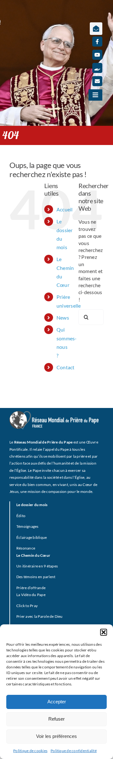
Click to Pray (27, 605)
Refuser (56, 719)
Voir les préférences (56, 736)
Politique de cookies (30, 750)
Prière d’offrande (31, 587)
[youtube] (97, 55)
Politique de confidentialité (74, 750)
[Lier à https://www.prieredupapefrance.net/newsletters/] (96, 28)
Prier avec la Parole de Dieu (39, 616)
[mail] (97, 81)
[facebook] (97, 41)
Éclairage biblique (31, 537)
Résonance (25, 548)
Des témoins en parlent (35, 576)
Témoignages (27, 526)
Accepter (56, 701)
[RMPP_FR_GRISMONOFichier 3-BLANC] (54, 413)
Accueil (64, 209)
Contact (65, 367)
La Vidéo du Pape (31, 594)
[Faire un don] (97, 68)
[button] (103, 632)
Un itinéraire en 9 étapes (37, 566)
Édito (20, 515)
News (62, 318)
